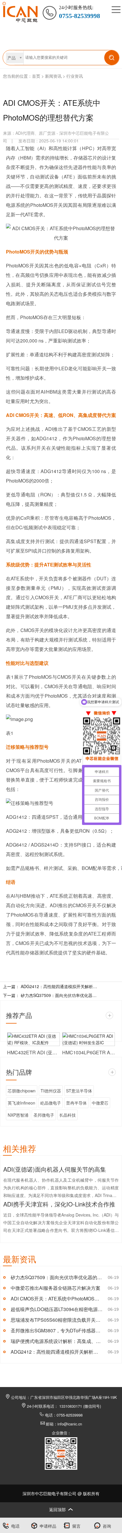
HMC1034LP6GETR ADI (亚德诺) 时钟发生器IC (88, 1052)
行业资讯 (74, 76)
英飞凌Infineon (21, 1103)
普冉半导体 (76, 1103)
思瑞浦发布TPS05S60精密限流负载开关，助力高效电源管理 (56, 1319)
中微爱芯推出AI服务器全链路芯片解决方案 (55, 1287)
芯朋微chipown (22, 1091)
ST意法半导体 (79, 1091)
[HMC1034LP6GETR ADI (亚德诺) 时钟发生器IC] (88, 1039)
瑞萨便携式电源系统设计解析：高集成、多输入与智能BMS (56, 1341)
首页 (36, 76)
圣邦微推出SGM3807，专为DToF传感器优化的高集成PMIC (56, 1330)
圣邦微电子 (43, 1115)
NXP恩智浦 (18, 1115)
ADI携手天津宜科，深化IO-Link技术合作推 (59, 1204)
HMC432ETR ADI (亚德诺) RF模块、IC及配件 (33, 1052)
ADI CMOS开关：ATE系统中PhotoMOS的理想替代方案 (56, 1298)
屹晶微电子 (50, 1103)
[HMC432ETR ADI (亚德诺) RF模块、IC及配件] (33, 1039)
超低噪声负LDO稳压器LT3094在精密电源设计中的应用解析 (56, 1309)
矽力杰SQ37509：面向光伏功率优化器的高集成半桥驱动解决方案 (59, 995)
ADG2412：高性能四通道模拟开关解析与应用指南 (56, 1351)
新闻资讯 (53, 76)
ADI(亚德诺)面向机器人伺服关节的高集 (54, 1169)
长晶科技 (67, 1115)
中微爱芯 (100, 1103)
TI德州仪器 (51, 1091)
